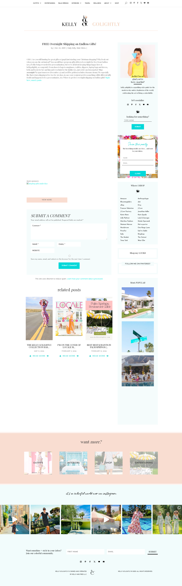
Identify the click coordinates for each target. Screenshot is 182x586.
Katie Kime (124, 215)
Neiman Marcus (126, 224)
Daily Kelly (71, 48)
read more (39, 356)
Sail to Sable (142, 231)
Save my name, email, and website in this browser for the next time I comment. (61, 259)
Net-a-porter (143, 224)
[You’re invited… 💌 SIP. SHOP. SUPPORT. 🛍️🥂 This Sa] (167, 519)
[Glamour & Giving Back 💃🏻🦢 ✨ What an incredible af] (137, 519)
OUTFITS (36, 3)
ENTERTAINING (50, 3)
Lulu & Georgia (143, 218)
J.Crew (140, 208)
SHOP (117, 3)
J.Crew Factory (125, 211)
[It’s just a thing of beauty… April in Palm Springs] (106, 519)
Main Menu (81, 48)
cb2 (139, 202)
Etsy (139, 205)
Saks (122, 234)
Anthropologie (143, 198)
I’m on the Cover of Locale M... (69, 346)
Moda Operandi (144, 221)
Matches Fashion (126, 221)
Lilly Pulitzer (125, 218)
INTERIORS (75, 3)
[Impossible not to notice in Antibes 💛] (14, 519)
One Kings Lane (144, 227)
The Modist (124, 237)
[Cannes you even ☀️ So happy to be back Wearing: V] (45, 519)
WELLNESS (97, 3)
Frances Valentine (127, 208)
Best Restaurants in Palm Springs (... (99, 346)
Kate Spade (142, 215)
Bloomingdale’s (126, 202)
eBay (122, 205)
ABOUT (106, 3)
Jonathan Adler (143, 211)
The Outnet (142, 237)
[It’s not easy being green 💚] (75, 519)
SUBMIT (138, 127)
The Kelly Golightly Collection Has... (39, 346)
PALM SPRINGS (63, 3)
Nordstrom (124, 227)
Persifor (123, 231)
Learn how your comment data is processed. (85, 279)
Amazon (123, 198)
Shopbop (141, 234)
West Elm (141, 240)
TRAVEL (87, 3)
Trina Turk (124, 240)
